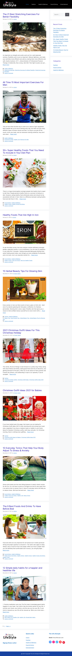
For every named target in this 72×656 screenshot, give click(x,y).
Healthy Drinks (20, 555)
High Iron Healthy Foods (26, 260)
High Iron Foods (16, 260)
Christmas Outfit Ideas (23, 379)
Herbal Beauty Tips (24, 318)
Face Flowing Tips (15, 318)
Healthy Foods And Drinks (18, 204)
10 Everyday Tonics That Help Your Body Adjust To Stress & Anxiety (23, 449)
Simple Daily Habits (30, 617)
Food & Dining (54, 4)
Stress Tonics (27, 495)
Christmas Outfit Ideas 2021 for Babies (22, 390)
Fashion (34, 4)
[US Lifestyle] (10, 4)
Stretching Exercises (9, 70)
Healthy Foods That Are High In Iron (21, 215)
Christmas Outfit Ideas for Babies (12, 437)
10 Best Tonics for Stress (10, 495)
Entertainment (64, 4)
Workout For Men (24, 139)
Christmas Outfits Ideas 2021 (36, 379)
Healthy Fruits (6, 557)
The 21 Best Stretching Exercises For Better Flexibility (59, 30)
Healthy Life (17, 139)
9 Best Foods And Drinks (10, 555)
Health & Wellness (43, 4)
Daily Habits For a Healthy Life (11, 617)
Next (8, 626)
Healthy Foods (8, 204)
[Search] (67, 14)
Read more (6, 65)
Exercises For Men (8, 139)
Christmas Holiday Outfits (10, 379)
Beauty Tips (7, 318)
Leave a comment (8, 73)
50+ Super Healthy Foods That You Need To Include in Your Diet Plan (23, 151)
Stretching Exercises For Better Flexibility (25, 70)
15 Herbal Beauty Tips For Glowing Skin (22, 271)
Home (27, 4)
